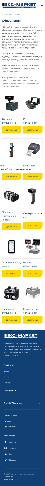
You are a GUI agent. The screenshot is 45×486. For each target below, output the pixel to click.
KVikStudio (8, 480)
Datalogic (8, 383)
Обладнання (10, 390)
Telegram (12, 460)
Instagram (12, 448)
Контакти (7, 421)
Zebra (6, 377)
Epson (6, 371)
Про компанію (10, 426)
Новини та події (10, 415)
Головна (5, 14)
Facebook (12, 442)
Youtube (11, 454)
